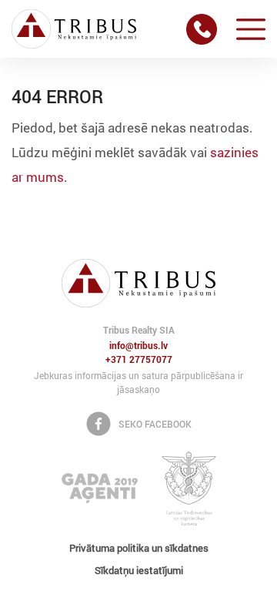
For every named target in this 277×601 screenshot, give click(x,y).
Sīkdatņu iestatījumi (139, 570)
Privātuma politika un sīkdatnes (139, 548)
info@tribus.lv (138, 346)
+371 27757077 (138, 359)
